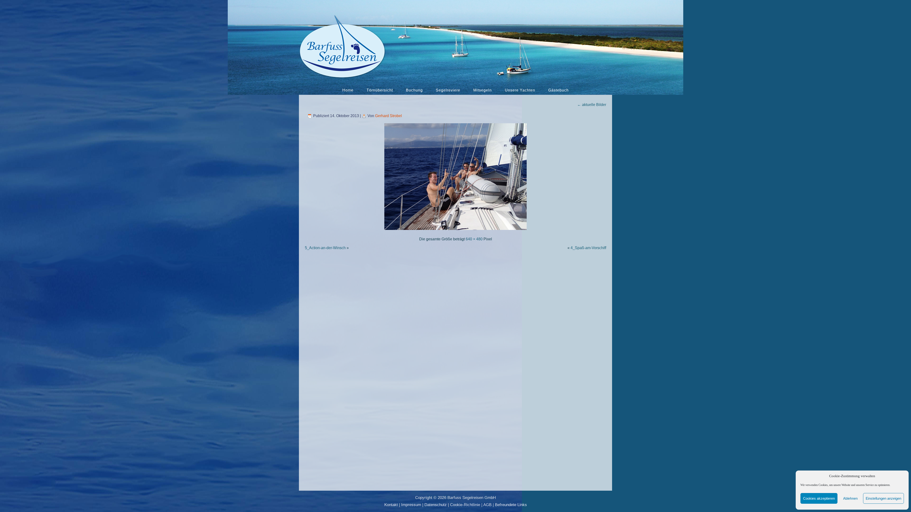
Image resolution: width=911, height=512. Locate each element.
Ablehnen (850, 498)
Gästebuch (558, 90)
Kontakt (391, 505)
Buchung (414, 90)
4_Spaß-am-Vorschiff (588, 248)
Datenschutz (435, 505)
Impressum (411, 505)
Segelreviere (448, 90)
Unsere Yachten (520, 90)
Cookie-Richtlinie (465, 505)
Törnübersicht (380, 90)
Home (347, 90)
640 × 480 (474, 239)
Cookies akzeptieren (819, 498)
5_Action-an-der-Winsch (325, 248)
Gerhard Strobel (388, 116)
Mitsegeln (482, 90)
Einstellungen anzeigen (883, 498)
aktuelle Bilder (591, 105)
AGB (487, 505)
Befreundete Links (511, 505)
